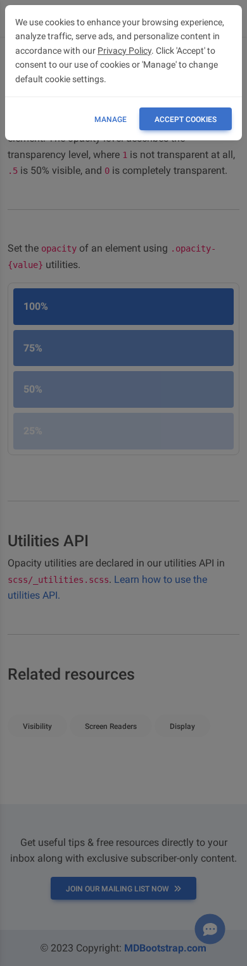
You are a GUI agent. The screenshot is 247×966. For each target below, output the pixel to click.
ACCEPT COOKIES (186, 119)
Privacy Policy (124, 51)
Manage (110, 119)
